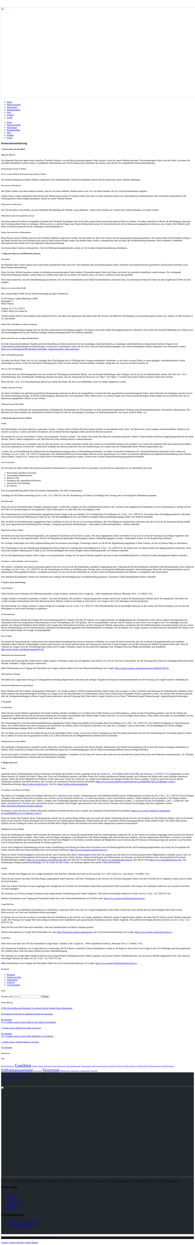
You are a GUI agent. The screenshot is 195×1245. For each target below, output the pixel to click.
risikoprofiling (13, 1196)
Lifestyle (11, 982)
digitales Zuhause (37, 1066)
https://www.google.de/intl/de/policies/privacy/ (116, 963)
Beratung (11, 974)
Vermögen (51, 1070)
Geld (93, 1066)
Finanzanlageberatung (73, 1066)
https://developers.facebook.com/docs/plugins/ (22, 806)
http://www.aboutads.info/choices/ (117, 860)
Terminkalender (14, 1201)
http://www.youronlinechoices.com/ (166, 860)
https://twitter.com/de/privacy (35, 784)
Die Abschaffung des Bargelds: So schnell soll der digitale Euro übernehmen (27, 1014)
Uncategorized (13, 985)
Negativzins (113, 1066)
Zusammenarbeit (85, 1071)
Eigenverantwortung (59, 1066)
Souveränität (37, 1071)
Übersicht (94, 1071)
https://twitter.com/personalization (73, 784)
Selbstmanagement (17, 1070)
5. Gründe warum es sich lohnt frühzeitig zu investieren (20, 1042)
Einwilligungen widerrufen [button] (19, 1226)
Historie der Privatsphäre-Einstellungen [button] (24, 1223)
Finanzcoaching (14, 977)
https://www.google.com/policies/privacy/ (153, 932)
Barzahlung (10, 1066)
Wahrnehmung (65, 1071)
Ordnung (133, 1066)
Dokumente (47, 1066)
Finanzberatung (86, 1066)
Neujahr (120, 1066)
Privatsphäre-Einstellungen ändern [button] (22, 1221)
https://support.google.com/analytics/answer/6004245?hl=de (142, 668)
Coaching (23, 1065)
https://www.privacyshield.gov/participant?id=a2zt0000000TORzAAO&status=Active (135, 781)
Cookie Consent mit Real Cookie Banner (19, 1242)
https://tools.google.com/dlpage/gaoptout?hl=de (22, 649)
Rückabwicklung (168, 1066)
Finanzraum (12, 980)
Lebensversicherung (102, 1066)
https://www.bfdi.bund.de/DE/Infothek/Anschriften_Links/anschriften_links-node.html (40, 349)
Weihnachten (75, 1071)
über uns (11, 1193)
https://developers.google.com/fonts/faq (74, 932)
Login (9, 1198)
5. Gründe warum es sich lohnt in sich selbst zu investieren (21, 1028)
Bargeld (3, 1066)
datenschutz (12, 1206)
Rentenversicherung (155, 1066)
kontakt (10, 1203)
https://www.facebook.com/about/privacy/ (88, 850)
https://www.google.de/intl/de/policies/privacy (124, 898)
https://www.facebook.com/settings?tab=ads (47, 860)
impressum (12, 1208)
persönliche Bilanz (142, 1066)
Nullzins (126, 1066)
